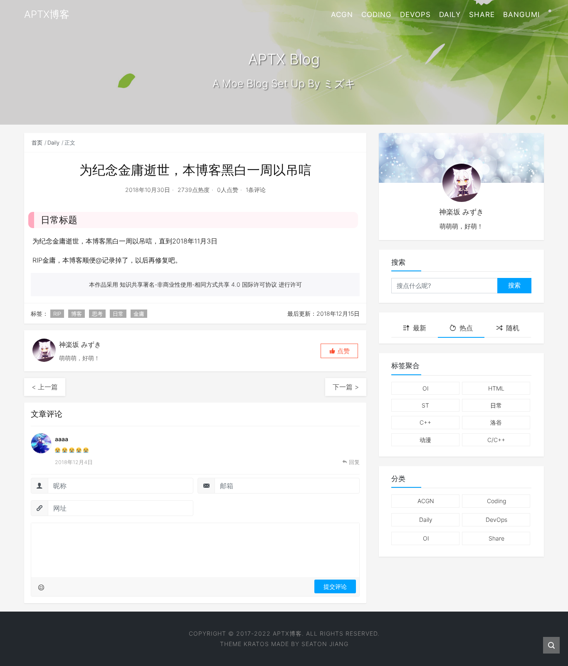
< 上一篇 (45, 387)
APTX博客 (287, 633)
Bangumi (521, 14)
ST (425, 405)
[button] (339, 351)
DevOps (415, 14)
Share (482, 14)
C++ (425, 422)
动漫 (425, 439)
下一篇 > (346, 387)
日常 (118, 313)
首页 (37, 142)
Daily (450, 14)
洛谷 (496, 422)
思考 (97, 313)
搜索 (514, 285)
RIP (57, 313)
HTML (496, 388)
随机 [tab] (512, 328)
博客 (76, 313)
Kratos (256, 643)
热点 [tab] (466, 328)
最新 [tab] (419, 328)
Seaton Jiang (324, 643)
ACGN (342, 14)
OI (425, 388)
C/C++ (496, 439)
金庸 (138, 313)
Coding (376, 14)
